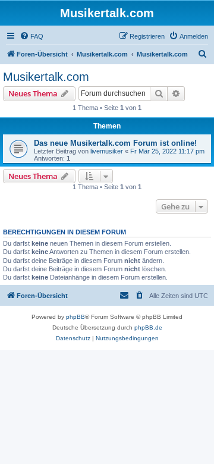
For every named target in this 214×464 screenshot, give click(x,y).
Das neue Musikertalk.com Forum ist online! (115, 143)
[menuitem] (31, 36)
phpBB (75, 316)
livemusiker (106, 151)
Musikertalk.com (46, 76)
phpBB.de (148, 327)
